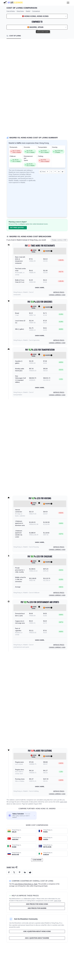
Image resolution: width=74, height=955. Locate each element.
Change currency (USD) (57, 295)
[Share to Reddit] (62, 171)
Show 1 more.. (40, 287)
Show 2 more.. (40, 640)
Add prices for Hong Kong (37, 904)
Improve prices (58, 292)
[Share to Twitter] (14, 872)
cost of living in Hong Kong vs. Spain (25, 884)
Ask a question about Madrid (37, 938)
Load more (37, 860)
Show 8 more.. (40, 335)
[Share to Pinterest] (55, 171)
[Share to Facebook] (47, 171)
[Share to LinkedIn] (58, 171)
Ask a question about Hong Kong (37, 931)
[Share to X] (51, 171)
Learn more (63, 802)
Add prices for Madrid (37, 908)
